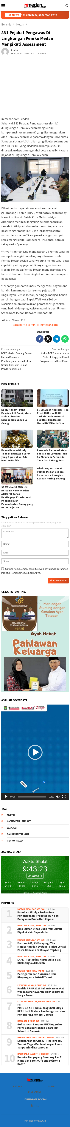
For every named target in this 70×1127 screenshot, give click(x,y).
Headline (22, 925)
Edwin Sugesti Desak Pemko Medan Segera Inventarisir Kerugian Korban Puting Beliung (51, 473)
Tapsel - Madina (46, 1037)
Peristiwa (40, 925)
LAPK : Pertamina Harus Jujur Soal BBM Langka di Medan (38, 961)
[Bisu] (58, 796)
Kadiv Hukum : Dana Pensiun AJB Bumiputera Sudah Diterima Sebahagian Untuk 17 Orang (16, 416)
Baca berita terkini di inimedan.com (35, 324)
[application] (35, 752)
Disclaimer (34, 1091)
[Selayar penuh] (64, 796)
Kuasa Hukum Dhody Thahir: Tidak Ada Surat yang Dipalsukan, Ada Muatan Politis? (15, 455)
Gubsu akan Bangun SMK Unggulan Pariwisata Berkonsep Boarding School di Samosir (39, 1028)
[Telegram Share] (56, 339)
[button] (35, 752)
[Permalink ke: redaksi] (5, 51)
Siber (51, 1086)
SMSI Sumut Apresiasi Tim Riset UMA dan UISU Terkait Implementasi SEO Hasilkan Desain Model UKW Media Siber (53, 416)
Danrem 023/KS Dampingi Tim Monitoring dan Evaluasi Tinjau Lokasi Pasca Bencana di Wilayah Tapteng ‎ (41, 947)
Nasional (22, 1021)
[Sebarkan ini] (39, 339)
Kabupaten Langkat (19, 821)
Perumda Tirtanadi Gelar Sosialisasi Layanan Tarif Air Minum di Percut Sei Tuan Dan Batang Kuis (52, 455)
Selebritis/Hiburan (38, 1054)
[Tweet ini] (48, 339)
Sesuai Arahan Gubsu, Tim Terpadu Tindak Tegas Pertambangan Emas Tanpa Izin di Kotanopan (39, 1044)
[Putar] (6, 796)
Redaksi (18, 1086)
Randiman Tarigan (18, 834)
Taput (41, 971)
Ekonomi (22, 985)
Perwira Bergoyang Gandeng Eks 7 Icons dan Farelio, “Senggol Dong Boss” (39, 1061)
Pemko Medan (15, 840)
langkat (12, 827)
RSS (37, 1105)
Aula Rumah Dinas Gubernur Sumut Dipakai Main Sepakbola (39, 930)
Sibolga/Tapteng (35, 909)
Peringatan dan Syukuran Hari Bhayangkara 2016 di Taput (36, 975)
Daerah (21, 909)
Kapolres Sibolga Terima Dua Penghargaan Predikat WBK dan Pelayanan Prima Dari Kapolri (38, 916)
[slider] (32, 797)
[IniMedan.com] (35, 5)
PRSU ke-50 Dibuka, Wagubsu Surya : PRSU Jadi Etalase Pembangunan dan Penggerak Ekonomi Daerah (41, 1011)
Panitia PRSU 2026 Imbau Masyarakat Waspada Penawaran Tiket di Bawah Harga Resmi (40, 992)
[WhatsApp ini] (65, 339)
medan (11, 814)
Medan (31, 925)
